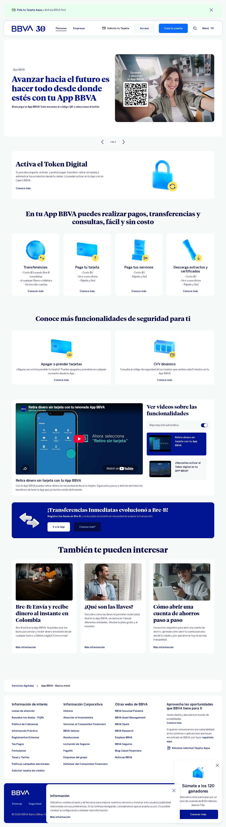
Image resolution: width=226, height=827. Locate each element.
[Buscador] (195, 28)
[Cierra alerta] (211, 10)
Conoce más (174, 722)
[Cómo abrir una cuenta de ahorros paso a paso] (181, 582)
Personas (61, 28)
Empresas (79, 28)
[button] (144, 28)
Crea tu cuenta (173, 28)
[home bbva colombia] (28, 28)
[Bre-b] (44, 582)
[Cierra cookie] (174, 790)
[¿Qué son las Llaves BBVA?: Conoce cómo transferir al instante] (113, 582)
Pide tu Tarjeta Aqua (29, 9)
